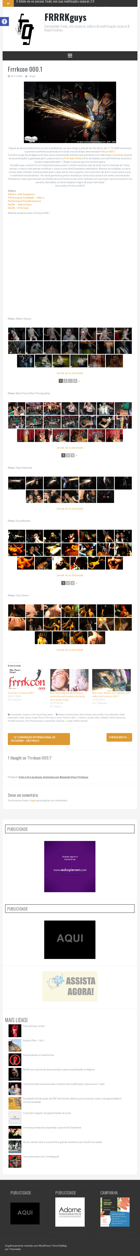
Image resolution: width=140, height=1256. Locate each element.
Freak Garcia (25, 717)
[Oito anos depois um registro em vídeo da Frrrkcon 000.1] (111, 680)
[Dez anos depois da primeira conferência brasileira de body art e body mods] (69, 680)
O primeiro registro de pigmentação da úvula (47, 1113)
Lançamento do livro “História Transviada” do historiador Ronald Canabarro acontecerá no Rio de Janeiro (73, 6)
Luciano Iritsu (93, 717)
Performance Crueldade (21, 197)
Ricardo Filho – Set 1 (34, 1040)
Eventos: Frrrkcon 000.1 (21, 693)
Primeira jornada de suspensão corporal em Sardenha (52, 1127)
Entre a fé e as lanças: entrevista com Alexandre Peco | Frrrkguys (53, 777)
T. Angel (31, 76)
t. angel (68, 721)
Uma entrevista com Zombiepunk (41, 1156)
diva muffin (98, 714)
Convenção (16, 714)
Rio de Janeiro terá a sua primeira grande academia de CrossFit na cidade (62, 1142)
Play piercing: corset (34, 1026)
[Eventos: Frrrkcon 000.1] (27, 680)
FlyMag (63, 1245)
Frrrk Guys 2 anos (53, 717)
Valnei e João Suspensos (21, 194)
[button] (4, 21)
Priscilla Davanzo (16, 721)
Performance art (117, 717)
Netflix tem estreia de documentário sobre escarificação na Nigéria (59, 1069)
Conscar (118, 155)
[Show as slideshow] (70, 373)
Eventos (26, 714)
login (33, 800)
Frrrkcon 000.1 (107, 151)
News (50, 714)
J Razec (82, 717)
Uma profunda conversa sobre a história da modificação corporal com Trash (64, 1084)
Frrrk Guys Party (72, 158)
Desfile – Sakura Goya (19, 204)
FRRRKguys (66, 16)
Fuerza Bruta (119, 737)
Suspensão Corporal (54, 721)
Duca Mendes (111, 714)
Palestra (105, 717)
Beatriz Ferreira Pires (69, 714)
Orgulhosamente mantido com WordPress (28, 1245)
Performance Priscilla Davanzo (24, 201)
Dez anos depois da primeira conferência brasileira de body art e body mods (67, 696)
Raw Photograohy (34, 721)
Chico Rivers (86, 714)
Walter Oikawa (80, 721)
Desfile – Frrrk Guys (18, 208)
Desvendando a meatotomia (38, 1055)
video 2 (40, 197)
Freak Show (38, 717)
